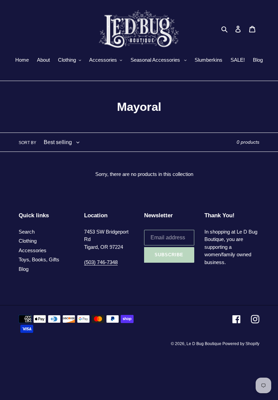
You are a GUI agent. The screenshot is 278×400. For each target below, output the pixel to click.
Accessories (32, 250)
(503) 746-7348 (101, 262)
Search (27, 232)
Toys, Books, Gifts (39, 259)
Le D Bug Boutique (204, 343)
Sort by (27, 142)
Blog (23, 269)
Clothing (28, 241)
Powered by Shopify (240, 343)
